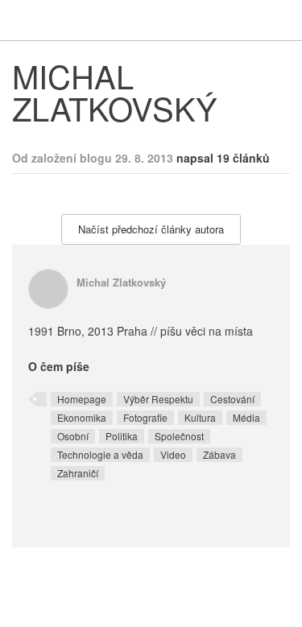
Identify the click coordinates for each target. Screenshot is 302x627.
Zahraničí (77, 473)
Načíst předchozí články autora (151, 229)
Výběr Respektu (158, 399)
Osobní (73, 436)
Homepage (81, 399)
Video (173, 454)
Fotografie (145, 417)
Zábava (219, 454)
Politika (121, 436)
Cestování (232, 399)
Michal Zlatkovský (121, 282)
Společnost (179, 436)
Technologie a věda (100, 454)
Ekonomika (81, 417)
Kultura (200, 417)
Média (246, 417)
